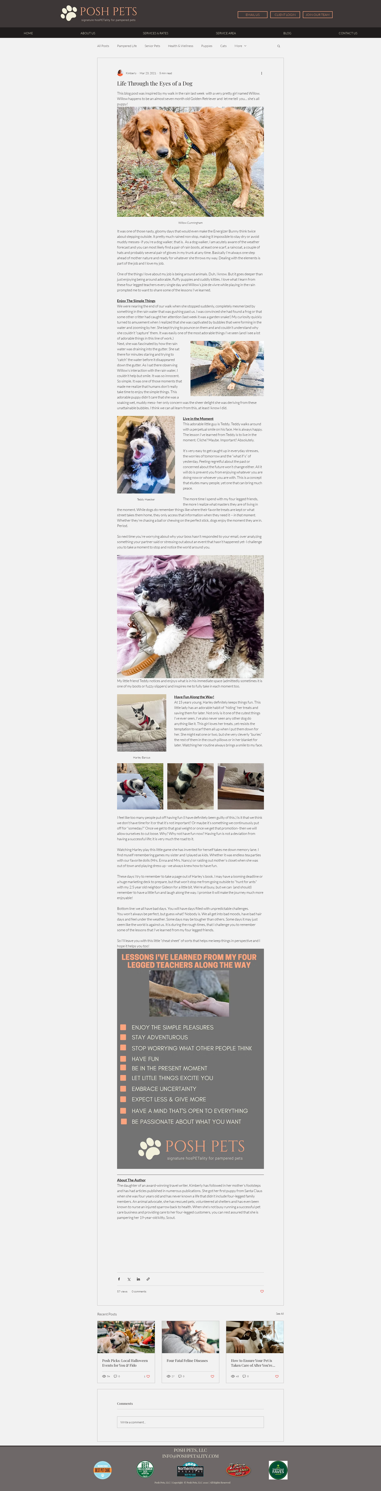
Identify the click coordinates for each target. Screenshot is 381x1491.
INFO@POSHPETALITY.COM (190, 1456)
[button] (279, 45)
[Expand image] (140, 786)
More (238, 46)
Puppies (206, 46)
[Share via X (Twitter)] (129, 1279)
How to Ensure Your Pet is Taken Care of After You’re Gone (251, 1363)
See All (280, 1313)
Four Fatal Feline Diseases (187, 1360)
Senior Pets (152, 46)
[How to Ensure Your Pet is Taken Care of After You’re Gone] (255, 1337)
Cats (223, 46)
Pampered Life (127, 46)
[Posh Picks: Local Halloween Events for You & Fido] (126, 1337)
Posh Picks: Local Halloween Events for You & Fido (125, 1363)
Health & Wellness (180, 46)
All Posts (103, 46)
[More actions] (261, 73)
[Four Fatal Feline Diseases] (190, 1337)
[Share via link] (148, 1279)
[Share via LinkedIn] (138, 1279)
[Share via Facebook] (119, 1279)
